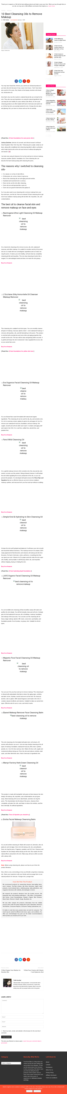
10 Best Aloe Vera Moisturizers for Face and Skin (59, 72)
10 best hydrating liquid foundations (20, 571)
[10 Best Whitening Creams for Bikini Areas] (49, 40)
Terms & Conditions (51, 1078)
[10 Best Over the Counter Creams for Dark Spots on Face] (49, 47)
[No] (65, 1089)
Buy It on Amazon (6, 263)
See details (37, 1091)
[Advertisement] (22, 65)
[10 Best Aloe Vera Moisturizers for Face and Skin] (49, 72)
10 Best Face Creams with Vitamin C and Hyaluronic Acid (33, 971)
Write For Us (49, 1070)
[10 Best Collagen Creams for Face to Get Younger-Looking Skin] (49, 64)
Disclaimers (49, 1067)
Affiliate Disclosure (51, 1075)
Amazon (36, 1065)
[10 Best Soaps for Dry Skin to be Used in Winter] (61, 129)
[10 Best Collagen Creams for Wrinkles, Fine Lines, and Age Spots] (61, 92)
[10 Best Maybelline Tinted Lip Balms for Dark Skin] (61, 103)
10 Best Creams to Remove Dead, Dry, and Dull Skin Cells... (59, 55)
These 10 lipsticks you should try (19, 814)
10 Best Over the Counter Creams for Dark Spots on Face (59, 47)
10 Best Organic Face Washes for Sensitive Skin (11, 971)
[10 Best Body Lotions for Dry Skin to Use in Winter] (61, 112)
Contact (48, 1064)
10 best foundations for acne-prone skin (21, 138)
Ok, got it (29, 1091)
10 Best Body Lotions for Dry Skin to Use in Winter (50, 111)
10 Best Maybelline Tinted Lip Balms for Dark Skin (51, 102)
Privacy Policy (50, 1072)
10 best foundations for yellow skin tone (21, 351)
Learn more (51, 6)
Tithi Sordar (6, 20)
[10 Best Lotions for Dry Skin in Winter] (61, 120)
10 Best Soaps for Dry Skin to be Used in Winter (50, 128)
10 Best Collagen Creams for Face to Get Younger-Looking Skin (59, 64)
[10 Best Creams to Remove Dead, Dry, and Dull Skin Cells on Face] (49, 55)
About (47, 1062)
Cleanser (3, 10)
